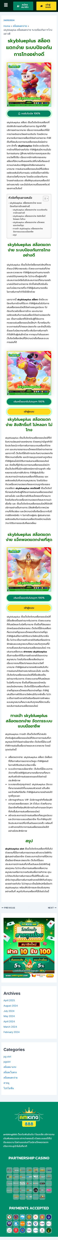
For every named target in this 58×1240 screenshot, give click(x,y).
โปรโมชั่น (9, 1088)
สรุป (14, 234)
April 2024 (9, 1021)
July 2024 (9, 1011)
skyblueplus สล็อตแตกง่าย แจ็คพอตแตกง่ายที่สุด (28, 224)
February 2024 (11, 1032)
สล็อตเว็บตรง (10, 1072)
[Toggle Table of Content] (44, 198)
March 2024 (10, 1026)
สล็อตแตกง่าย (11, 1077)
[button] (6, 5)
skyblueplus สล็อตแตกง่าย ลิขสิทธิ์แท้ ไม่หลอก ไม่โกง (29, 218)
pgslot (7, 1061)
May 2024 (9, 1016)
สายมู (6, 1083)
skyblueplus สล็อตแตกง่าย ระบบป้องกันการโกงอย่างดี (26, 204)
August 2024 (11, 1005)
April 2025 (9, 1000)
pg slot (7, 1056)
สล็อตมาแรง (10, 1067)
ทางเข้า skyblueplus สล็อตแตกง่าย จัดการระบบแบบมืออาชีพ (28, 230)
